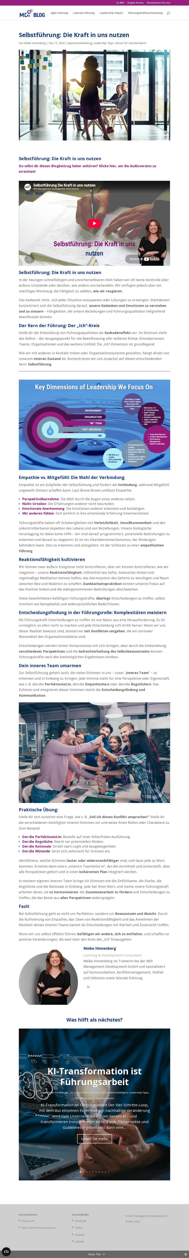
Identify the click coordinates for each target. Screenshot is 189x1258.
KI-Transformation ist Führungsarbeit (94, 1076)
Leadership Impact (111, 13)
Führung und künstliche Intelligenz (109, 1092)
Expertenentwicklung (79, 43)
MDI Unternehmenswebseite (38, 1227)
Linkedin (79, 1241)
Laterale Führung (84, 13)
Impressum (28, 1221)
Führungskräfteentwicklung (145, 13)
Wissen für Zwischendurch (130, 43)
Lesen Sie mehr (94, 1138)
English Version (136, 3)
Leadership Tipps (103, 43)
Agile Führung (59, 13)
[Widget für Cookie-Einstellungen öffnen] (6, 1251)
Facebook (80, 1221)
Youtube (80, 1234)
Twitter (79, 1227)
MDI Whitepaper (84, 1098)
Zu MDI (120, 3)
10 (108, 1171)
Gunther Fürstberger (56, 1092)
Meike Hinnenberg (35, 43)
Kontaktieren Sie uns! (158, 3)
